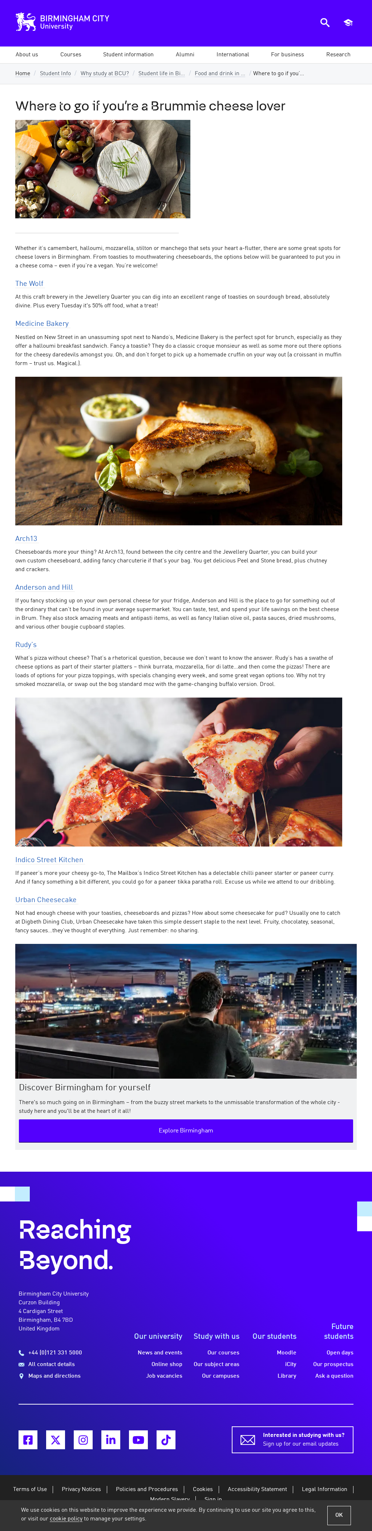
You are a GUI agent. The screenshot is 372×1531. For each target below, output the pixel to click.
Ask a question (334, 1376)
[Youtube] (138, 1439)
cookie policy (66, 1519)
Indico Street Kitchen (50, 860)
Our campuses (220, 1376)
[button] (27, 55)
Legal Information (324, 1489)
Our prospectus (333, 1365)
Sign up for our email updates (303, 1440)
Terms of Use (30, 1489)
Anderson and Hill (45, 587)
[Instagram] (83, 1439)
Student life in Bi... (161, 74)
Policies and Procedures (147, 1489)
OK (339, 1515)
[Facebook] (28, 1439)
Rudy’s (27, 645)
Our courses (223, 1353)
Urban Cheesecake (46, 900)
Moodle (286, 1353)
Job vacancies (164, 1376)
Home (22, 74)
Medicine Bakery (42, 324)
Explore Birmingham (186, 1131)
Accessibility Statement (257, 1489)
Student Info (55, 74)
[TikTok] (166, 1439)
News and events (160, 1353)
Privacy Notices (81, 1489)
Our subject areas (216, 1365)
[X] (55, 1439)
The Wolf (30, 284)
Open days (340, 1353)
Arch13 (27, 539)
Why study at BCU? (105, 74)
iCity (290, 1365)
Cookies (203, 1489)
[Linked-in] (110, 1439)
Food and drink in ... (220, 74)
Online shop (166, 1365)
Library (287, 1376)
